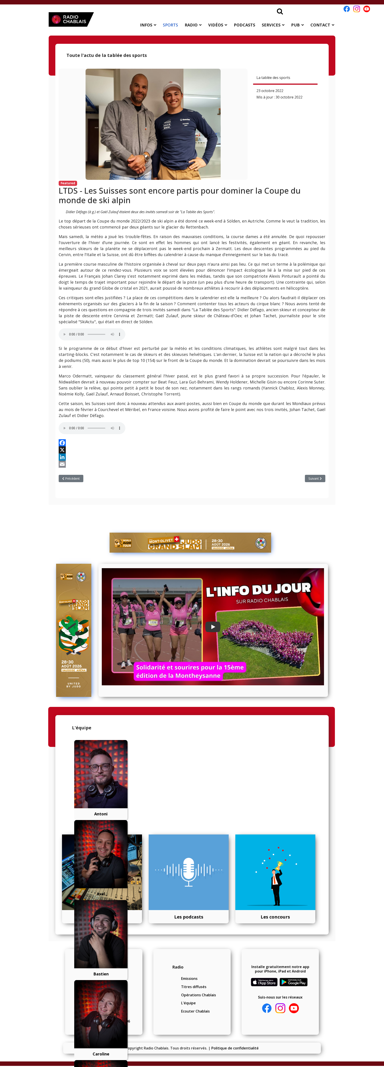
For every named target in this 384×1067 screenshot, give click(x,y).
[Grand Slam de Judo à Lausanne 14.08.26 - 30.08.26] (190, 543)
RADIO (191, 25)
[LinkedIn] (192, 457)
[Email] (192, 464)
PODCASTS (244, 25)
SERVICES (271, 25)
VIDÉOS (215, 25)
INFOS (146, 25)
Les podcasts (188, 917)
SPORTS (170, 25)
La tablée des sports (273, 77)
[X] (192, 449)
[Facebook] (192, 442)
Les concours (275, 917)
